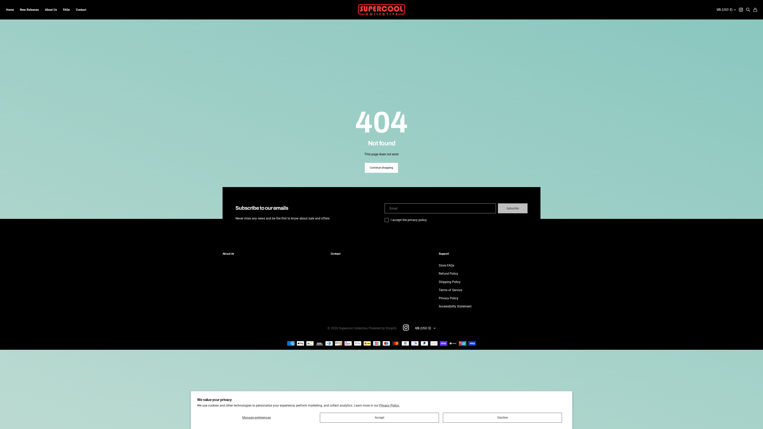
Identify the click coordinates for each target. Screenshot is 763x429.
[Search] (748, 9)
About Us (51, 10)
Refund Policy (448, 273)
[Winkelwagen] (755, 9)
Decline (502, 417)
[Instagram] (406, 327)
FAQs (66, 10)
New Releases (29, 10)
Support (444, 253)
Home (10, 10)
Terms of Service (450, 290)
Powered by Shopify (383, 328)
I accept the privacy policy (409, 220)
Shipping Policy (450, 282)
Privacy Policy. (389, 405)
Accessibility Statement (455, 306)
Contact (81, 10)
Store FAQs (446, 265)
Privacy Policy (448, 298)
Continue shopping (381, 167)
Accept (379, 417)
